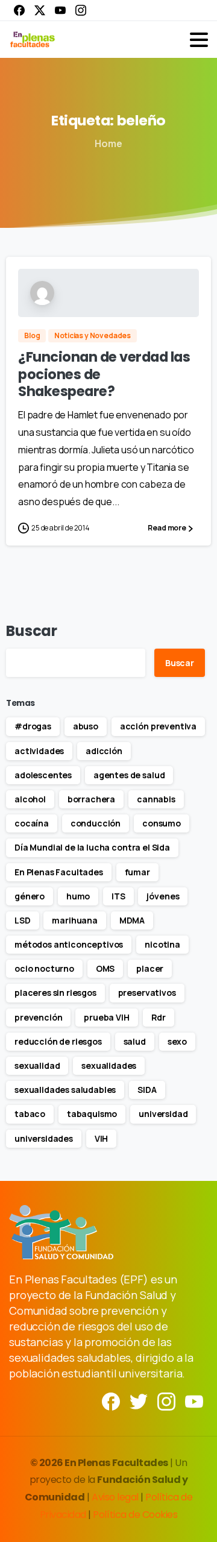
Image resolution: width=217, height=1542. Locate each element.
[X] (40, 10)
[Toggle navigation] (199, 40)
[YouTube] (60, 10)
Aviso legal (116, 1497)
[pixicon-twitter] (139, 1401)
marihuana (75, 920)
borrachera (91, 799)
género (29, 896)
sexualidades (108, 1065)
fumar (137, 872)
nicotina (162, 944)
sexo (177, 1041)
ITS (118, 896)
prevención (38, 1017)
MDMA (132, 920)
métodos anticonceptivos (68, 944)
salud (135, 1041)
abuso (85, 726)
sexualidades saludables (65, 1089)
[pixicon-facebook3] (111, 1401)
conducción (96, 823)
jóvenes (162, 896)
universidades (43, 1138)
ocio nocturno (44, 968)
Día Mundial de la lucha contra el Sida (92, 847)
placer (149, 968)
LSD (22, 920)
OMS (105, 968)
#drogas (32, 726)
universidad (163, 1113)
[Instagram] (81, 10)
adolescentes (43, 775)
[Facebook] (19, 10)
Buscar (31, 631)
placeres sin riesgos (55, 992)
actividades (39, 751)
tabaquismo (92, 1113)
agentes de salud (129, 775)
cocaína (31, 823)
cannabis (156, 799)
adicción (104, 751)
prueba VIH (106, 1017)
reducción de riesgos (58, 1041)
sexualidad (37, 1065)
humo (78, 896)
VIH (101, 1138)
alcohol (30, 799)
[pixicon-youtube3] (194, 1401)
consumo (161, 823)
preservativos (147, 992)
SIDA (146, 1089)
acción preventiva (158, 726)
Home (108, 143)
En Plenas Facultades (58, 872)
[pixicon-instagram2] (166, 1401)
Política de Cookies (135, 1515)
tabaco (29, 1113)
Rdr (158, 1017)
